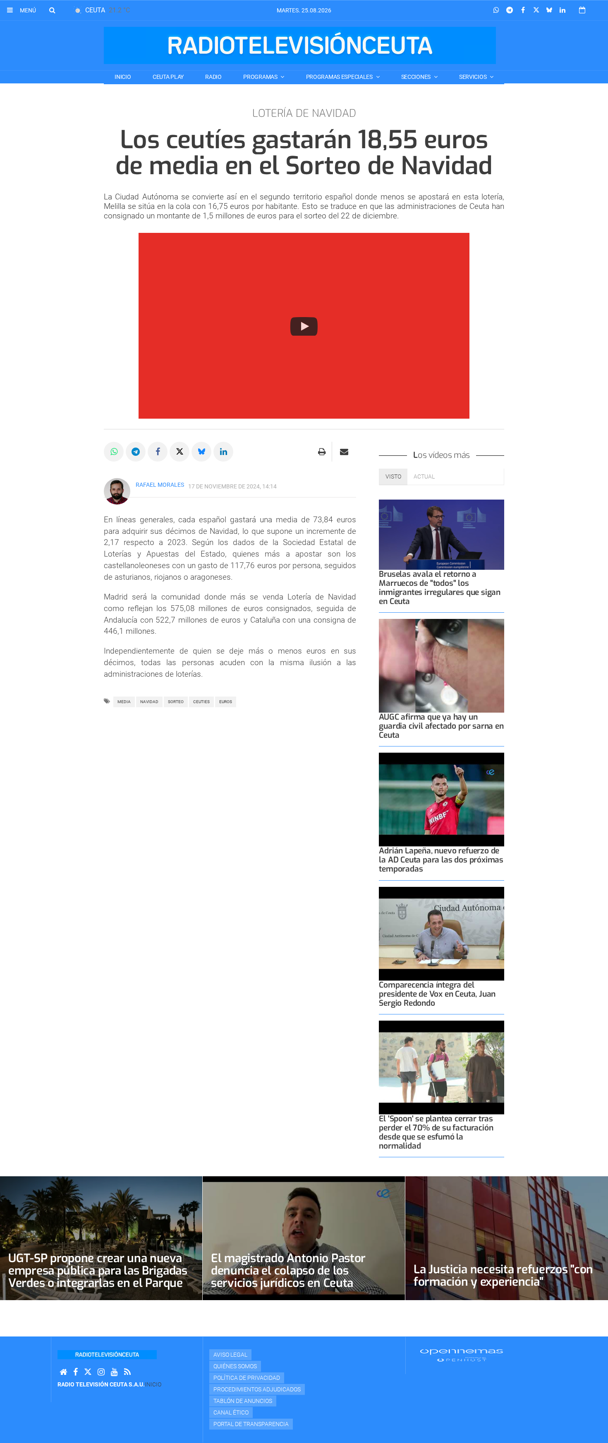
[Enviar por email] (344, 452)
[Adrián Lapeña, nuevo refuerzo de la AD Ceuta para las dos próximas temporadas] (441, 799)
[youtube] (114, 1372)
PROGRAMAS (260, 76)
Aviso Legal (230, 1354)
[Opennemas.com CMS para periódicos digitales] (461, 1355)
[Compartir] (496, 10)
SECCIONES (416, 76)
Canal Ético (231, 1412)
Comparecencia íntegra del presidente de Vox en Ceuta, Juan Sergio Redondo (437, 994)
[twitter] (87, 1372)
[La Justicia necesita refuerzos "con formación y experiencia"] (506, 1238)
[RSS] (127, 1372)
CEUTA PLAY (168, 76)
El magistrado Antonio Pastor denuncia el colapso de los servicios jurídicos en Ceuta (288, 1271)
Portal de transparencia (251, 1424)
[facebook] (75, 1372)
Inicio (123, 76)
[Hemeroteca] (582, 10)
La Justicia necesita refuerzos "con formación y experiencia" (503, 1275)
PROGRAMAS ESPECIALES (340, 76)
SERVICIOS (473, 76)
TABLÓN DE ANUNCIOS (242, 1401)
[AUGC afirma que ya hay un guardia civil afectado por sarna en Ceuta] (441, 666)
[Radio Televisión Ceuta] (300, 45)
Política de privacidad (246, 1377)
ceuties (201, 701)
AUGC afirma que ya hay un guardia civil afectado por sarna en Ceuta (441, 726)
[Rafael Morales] (117, 491)
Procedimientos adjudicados (257, 1389)
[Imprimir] (322, 452)
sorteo (176, 701)
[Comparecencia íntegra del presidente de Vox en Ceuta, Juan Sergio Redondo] (441, 934)
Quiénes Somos (235, 1366)
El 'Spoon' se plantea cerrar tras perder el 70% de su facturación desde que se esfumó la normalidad (436, 1132)
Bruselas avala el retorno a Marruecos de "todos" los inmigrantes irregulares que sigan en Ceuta (439, 588)
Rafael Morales (160, 484)
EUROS (225, 701)
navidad (149, 701)
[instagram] (101, 1372)
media (124, 701)
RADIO (213, 76)
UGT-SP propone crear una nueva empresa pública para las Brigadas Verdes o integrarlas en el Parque (97, 1271)
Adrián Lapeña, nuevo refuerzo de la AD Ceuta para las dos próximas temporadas (441, 860)
